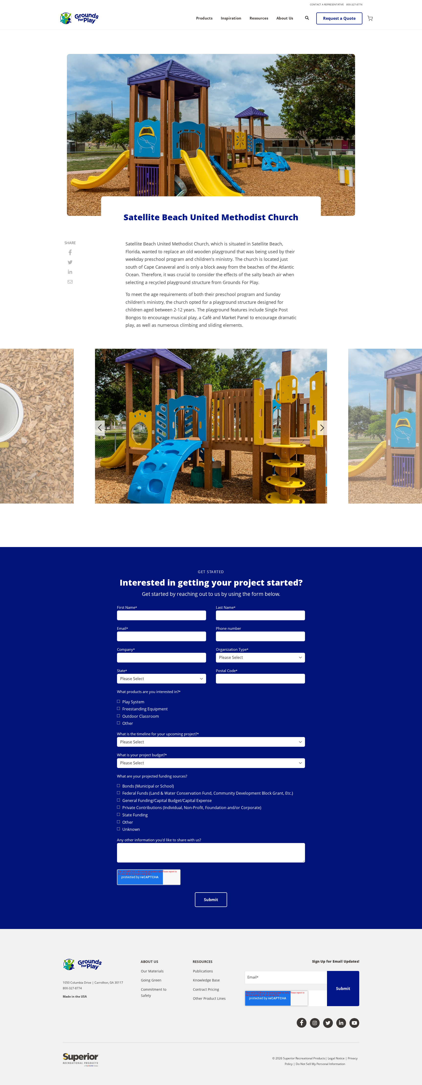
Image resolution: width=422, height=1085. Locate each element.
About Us (284, 18)
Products (204, 18)
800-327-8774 (354, 4)
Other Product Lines (209, 998)
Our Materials (152, 971)
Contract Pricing (206, 989)
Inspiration (231, 18)
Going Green (151, 980)
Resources (259, 18)
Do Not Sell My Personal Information (320, 1064)
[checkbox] (211, 713)
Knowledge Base (206, 980)
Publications (203, 971)
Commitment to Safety (153, 992)
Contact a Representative (327, 4)
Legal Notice (336, 1058)
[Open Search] (307, 18)
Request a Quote (339, 18)
